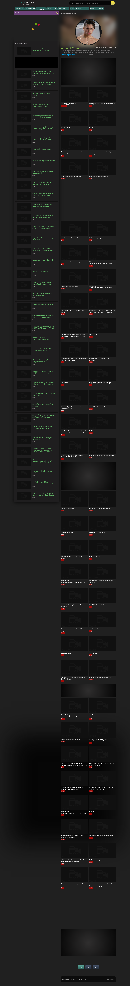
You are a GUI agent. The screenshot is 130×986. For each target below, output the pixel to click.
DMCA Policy (82, 979)
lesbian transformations (96, 8)
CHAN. (27, 2)
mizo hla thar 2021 (52, 8)
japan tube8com (19, 8)
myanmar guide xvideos (82, 8)
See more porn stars (68, 55)
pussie (72, 8)
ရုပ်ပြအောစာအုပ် (41, 9)
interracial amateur (64, 8)
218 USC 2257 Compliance (69, 979)
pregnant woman (30, 8)
